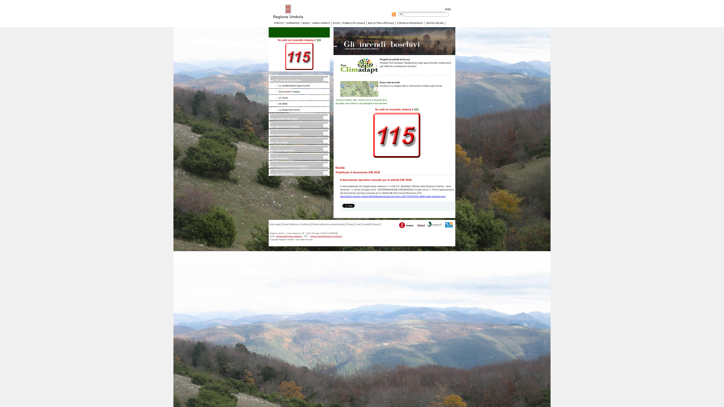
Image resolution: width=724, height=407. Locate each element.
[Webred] (421, 225)
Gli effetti (282, 104)
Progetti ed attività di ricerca (395, 59)
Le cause (283, 97)
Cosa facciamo (284, 150)
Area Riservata (284, 173)
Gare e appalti (321, 23)
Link (358, 224)
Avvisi (336, 23)
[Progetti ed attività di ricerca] (359, 66)
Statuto (279, 23)
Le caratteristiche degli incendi (294, 85)
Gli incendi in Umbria (289, 91)
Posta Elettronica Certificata (296, 224)
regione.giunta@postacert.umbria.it (326, 236)
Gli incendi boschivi (288, 80)
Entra (448, 9)
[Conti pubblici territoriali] (448, 225)
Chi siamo (281, 142)
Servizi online (435, 23)
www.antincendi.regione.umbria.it (362, 48)
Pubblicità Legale (354, 23)
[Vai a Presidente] (290, 12)
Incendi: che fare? (287, 118)
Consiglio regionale (410, 23)
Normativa (293, 23)
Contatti (366, 224)
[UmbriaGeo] (434, 224)
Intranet (375, 224)
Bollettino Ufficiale (381, 23)
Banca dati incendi (287, 126)
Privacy (350, 224)
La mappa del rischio (289, 110)
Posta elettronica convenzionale (328, 224)
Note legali (275, 224)
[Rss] (394, 15)
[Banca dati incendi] (359, 89)
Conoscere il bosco (287, 134)
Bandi (305, 23)
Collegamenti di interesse (291, 166)
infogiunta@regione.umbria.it (289, 236)
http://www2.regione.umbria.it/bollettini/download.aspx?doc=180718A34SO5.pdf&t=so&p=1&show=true (393, 196)
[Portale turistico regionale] (406, 225)
